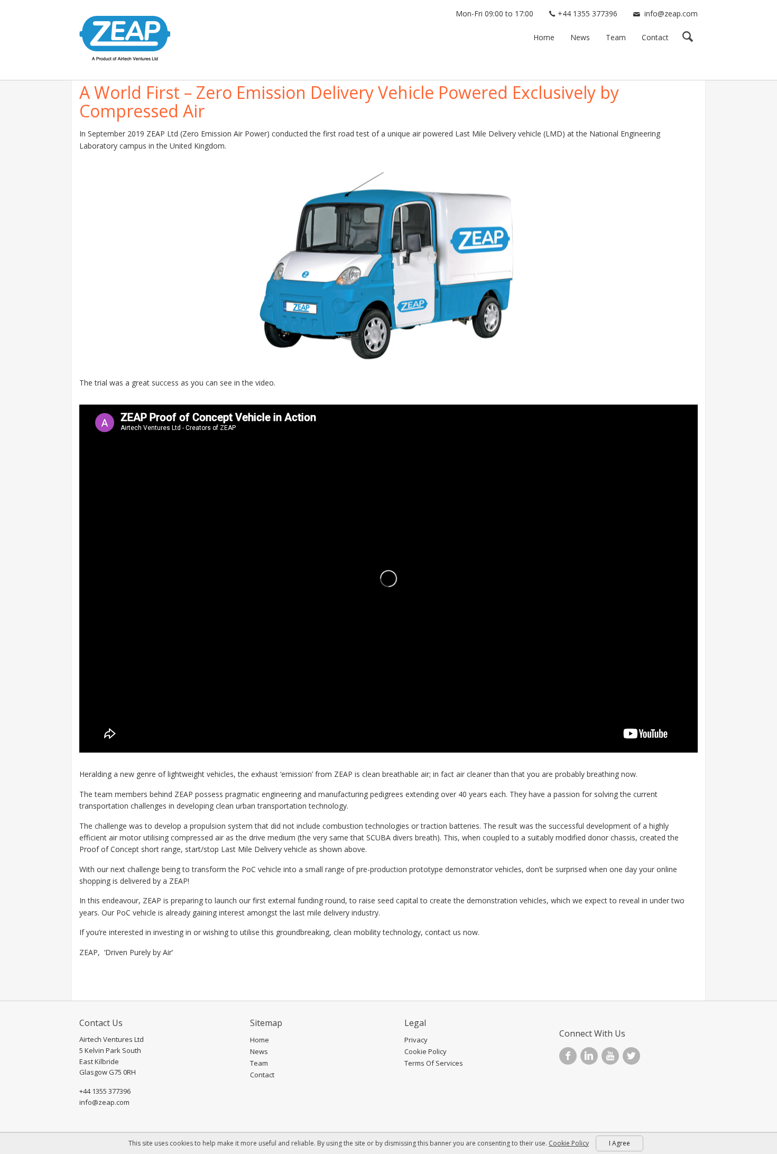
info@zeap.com (671, 13)
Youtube (610, 1056)
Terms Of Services (433, 1063)
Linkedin (589, 1056)
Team (616, 37)
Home (543, 37)
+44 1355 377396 (587, 13)
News (580, 37)
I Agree (619, 1143)
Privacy (416, 1040)
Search (687, 37)
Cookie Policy (425, 1051)
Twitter (631, 1056)
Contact (655, 37)
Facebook (568, 1056)
